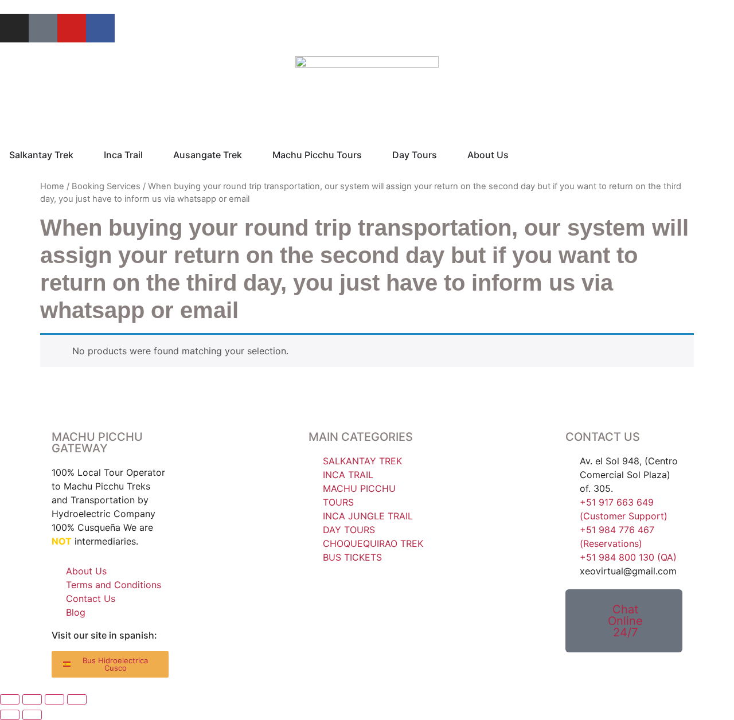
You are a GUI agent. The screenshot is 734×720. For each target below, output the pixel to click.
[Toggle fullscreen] (32, 699)
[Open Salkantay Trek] (80, 155)
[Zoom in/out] (9, 699)
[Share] (54, 699)
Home (52, 186)
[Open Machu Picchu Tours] (369, 155)
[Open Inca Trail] (150, 155)
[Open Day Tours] (444, 155)
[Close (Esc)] (77, 699)
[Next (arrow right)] (32, 715)
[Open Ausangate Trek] (249, 155)
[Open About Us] (516, 155)
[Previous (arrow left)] (9, 715)
